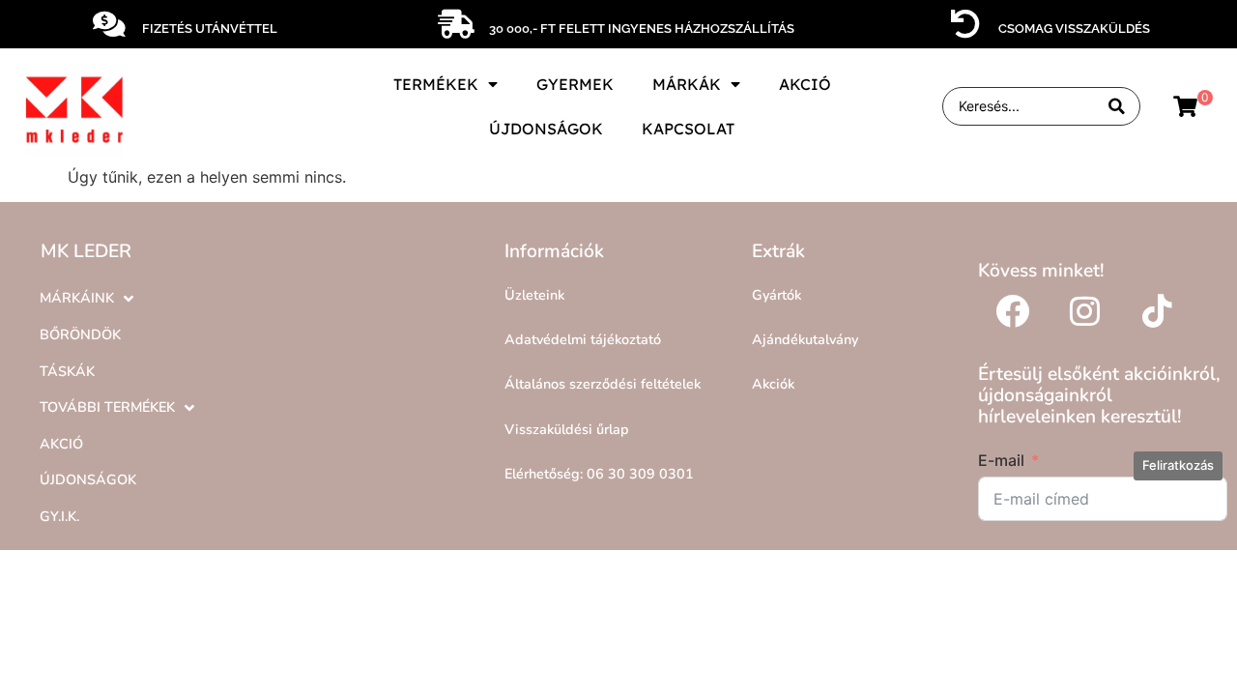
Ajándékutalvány (805, 339)
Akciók (773, 383)
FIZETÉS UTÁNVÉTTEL (209, 28)
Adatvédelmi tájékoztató (582, 339)
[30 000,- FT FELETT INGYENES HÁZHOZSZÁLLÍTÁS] (456, 24)
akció (805, 84)
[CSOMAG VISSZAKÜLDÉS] (965, 24)
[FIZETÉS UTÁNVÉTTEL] (109, 24)
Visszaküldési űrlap (566, 429)
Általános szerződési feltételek (602, 383)
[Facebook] (1012, 310)
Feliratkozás (1178, 465)
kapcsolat (688, 128)
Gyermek (575, 84)
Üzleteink (534, 294)
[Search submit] (1116, 107)
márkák (686, 84)
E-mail (1001, 460)
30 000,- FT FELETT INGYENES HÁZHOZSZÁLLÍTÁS (641, 28)
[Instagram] (1084, 310)
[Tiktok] (1157, 310)
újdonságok (546, 128)
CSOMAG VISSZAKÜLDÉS (1074, 28)
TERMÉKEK (435, 84)
